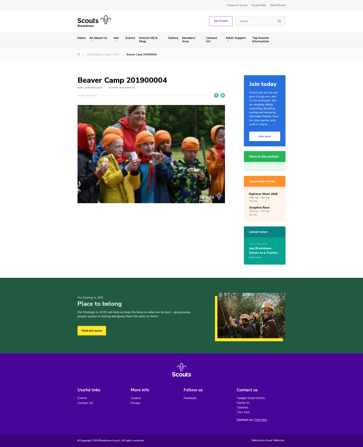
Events (130, 38)
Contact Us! (211, 39)
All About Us (98, 38)
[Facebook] (216, 95)
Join (116, 38)
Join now (265, 136)
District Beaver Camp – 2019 (103, 54)
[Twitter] (222, 95)
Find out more (92, 331)
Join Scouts (221, 21)
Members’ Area (189, 39)
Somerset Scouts (237, 5)
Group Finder (258, 5)
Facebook (190, 398)
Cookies (136, 398)
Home (82, 38)
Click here (260, 420)
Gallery (173, 38)
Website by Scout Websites (268, 440)
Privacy (135, 403)
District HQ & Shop (148, 39)
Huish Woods (277, 5)
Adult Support (236, 38)
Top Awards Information (260, 39)
